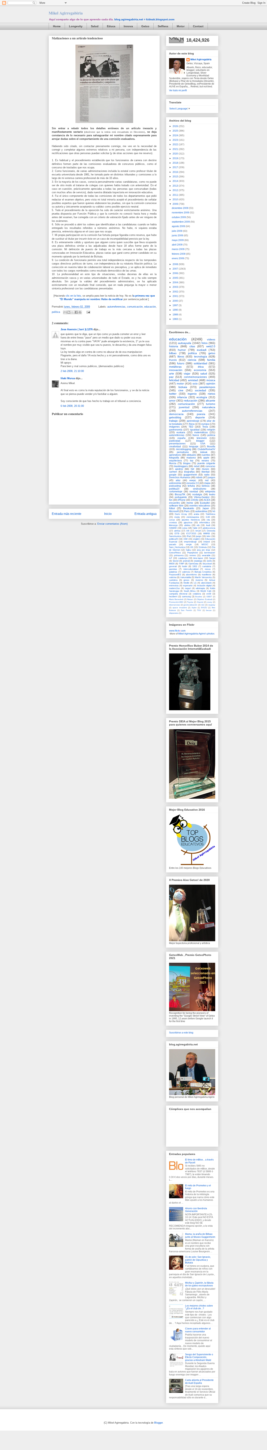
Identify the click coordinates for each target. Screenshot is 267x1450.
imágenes (174, 426)
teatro (212, 494)
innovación (175, 370)
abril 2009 (177, 244)
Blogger (158, 1422)
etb (198, 525)
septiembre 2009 (181, 221)
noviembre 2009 (181, 212)
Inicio (108, 513)
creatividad (175, 446)
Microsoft (174, 511)
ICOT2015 (191, 533)
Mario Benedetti (176, 599)
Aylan (194, 607)
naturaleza (208, 407)
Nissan (190, 599)
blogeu (187, 463)
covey (209, 602)
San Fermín (186, 610)
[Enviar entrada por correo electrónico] (87, 311)
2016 (176, 172)
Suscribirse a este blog (181, 1032)
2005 (176, 278)
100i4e (194, 500)
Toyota (190, 602)
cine (180, 390)
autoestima (201, 511)
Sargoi (212, 558)
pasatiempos (207, 387)
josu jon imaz (203, 550)
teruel (198, 531)
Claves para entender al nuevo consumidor (198, 1330)
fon (170, 500)
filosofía (211, 446)
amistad (193, 380)
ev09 (208, 594)
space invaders (180, 607)
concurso (210, 466)
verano (205, 460)
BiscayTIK (180, 494)
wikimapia (200, 588)
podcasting (175, 486)
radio (207, 474)
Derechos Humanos (179, 477)
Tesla (205, 426)
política (56, 311)
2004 (176, 282)
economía (200, 370)
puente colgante (206, 463)
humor (182, 349)
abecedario (206, 583)
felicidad (174, 380)
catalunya (182, 558)
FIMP (181, 563)
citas (192, 346)
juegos (211, 477)
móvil (197, 466)
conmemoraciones (195, 376)
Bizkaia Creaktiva (202, 572)
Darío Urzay (181, 514)
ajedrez (179, 469)
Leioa (184, 528)
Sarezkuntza (175, 536)
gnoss (186, 580)
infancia (182, 397)
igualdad (195, 429)
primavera (179, 555)
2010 (176, 199)
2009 (176, 204)
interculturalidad (191, 569)
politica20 (173, 539)
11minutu (202, 547)
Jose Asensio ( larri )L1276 (77, 329)
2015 (176, 176)
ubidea (187, 525)
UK (191, 547)
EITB (177, 533)
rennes (192, 555)
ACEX (207, 500)
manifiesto (206, 574)
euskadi (201, 349)
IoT (170, 558)
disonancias (174, 605)
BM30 (172, 563)
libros (180, 356)
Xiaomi (200, 602)
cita (208, 520)
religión (211, 429)
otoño (209, 561)
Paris (187, 511)
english (196, 539)
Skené (176, 561)
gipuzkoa (188, 522)
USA (202, 443)
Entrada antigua (145, 513)
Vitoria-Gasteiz (202, 497)
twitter (173, 393)
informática (204, 522)
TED (191, 426)
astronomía (175, 483)
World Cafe (205, 591)
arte (171, 373)
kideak (203, 452)
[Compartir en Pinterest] (80, 312)
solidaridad (200, 363)
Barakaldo (188, 508)
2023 (176, 140)
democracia (176, 414)
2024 (176, 135)
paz (171, 376)
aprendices (175, 455)
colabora (197, 594)
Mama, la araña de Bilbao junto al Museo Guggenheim (200, 1235)
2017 (176, 167)
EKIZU (204, 607)
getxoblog (175, 417)
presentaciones (177, 443)
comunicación (135, 306)
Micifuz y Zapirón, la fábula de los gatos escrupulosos (199, 1284)
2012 (176, 190)
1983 (176, 319)
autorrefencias (176, 435)
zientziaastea (192, 517)
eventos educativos (199, 505)
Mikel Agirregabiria (66, 13)
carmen (173, 471)
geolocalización (190, 605)
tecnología (200, 356)
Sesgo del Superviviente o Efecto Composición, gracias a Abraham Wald (199, 1357)
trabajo (173, 420)
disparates (173, 613)
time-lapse (198, 558)
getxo (211, 353)
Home (57, 26)
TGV (199, 610)
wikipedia (210, 491)
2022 (176, 144)
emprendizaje (190, 541)
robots (199, 477)
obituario (191, 455)
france (196, 435)
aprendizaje (193, 421)
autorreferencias (116, 306)
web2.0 (210, 346)
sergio (189, 544)
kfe (187, 531)
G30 (208, 517)
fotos (205, 343)
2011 (176, 195)
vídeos (211, 339)
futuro (180, 363)
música (210, 380)
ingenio (192, 393)
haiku (188, 550)
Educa (111, 26)
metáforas (175, 366)
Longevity (75, 26)
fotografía (174, 457)
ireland (206, 541)
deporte (200, 417)
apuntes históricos (191, 520)
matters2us (174, 588)
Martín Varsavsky (203, 577)
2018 (176, 163)
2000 (176, 301)
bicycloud (207, 563)
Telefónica (210, 514)
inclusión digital (204, 585)
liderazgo (173, 525)
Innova (128, 26)
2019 (176, 158)
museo (205, 469)
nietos (211, 393)
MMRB (206, 533)
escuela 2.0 (192, 483)
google (173, 474)
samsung (186, 596)
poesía (201, 414)
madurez (191, 457)
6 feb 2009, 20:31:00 (72, 405)
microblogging (183, 449)
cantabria (206, 566)
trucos (173, 359)
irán (203, 605)
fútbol (172, 508)
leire (209, 536)
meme (189, 503)
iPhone (181, 500)
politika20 (174, 488)
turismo (210, 403)
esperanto (188, 585)
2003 (176, 287)
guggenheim (190, 474)
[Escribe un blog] (69, 312)
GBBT (209, 597)
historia (173, 346)
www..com (177, 630)
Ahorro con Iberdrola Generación (196, 1210)
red (207, 480)
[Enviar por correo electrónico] (65, 312)
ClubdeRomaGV (206, 449)
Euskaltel (205, 503)
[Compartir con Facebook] (76, 312)
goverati (173, 566)
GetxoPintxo (175, 552)
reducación (190, 400)
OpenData (193, 563)
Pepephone (192, 552)
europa (205, 424)
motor (180, 383)
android (186, 561)
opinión (210, 383)
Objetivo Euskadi (204, 599)
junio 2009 (178, 235)
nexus (208, 569)
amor (172, 400)
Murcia (172, 463)
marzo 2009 (178, 249)
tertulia (191, 486)
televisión (202, 438)
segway (211, 605)
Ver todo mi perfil (178, 90)
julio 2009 (177, 231)
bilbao (173, 353)
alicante (210, 400)
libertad (206, 471)
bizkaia (182, 387)
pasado (172, 544)
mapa (207, 483)
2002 (176, 291)
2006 (176, 273)
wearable (206, 555)
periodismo (183, 452)
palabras (173, 572)
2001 (176, 296)
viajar (187, 373)
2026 (176, 126)
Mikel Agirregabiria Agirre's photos (196, 633)
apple (206, 457)
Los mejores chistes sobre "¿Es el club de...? (199, 1307)
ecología (201, 397)
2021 (176, 149)
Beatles (198, 597)
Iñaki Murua (68, 378)
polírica (211, 435)
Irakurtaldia (185, 577)
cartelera (173, 580)
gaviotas (173, 569)
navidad (193, 491)
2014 (176, 181)
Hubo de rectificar (112, 299)
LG (195, 583)
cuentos (206, 455)
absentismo (191, 574)
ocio (195, 383)
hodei (184, 566)
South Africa (189, 591)
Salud (95, 26)
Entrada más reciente (66, 513)
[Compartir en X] (72, 312)
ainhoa (177, 531)
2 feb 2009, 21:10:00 (72, 371)
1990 (176, 310)
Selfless (163, 26)
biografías (189, 471)
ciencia (192, 359)
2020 (176, 153)
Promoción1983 (176, 602)
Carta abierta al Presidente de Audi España (199, 1381)
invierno (199, 580)
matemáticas (201, 432)
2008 (176, 264)
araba (196, 514)
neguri (188, 588)
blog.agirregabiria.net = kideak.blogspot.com (144, 19)
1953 (194, 566)
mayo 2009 (178, 240)
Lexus (172, 520)
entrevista (173, 585)
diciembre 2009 (180, 208)
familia (211, 359)
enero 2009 (178, 258)
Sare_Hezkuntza (177, 547)
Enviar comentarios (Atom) (112, 523)
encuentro (174, 503)
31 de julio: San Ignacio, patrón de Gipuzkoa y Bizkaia (198, 1260)
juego (198, 536)
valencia (186, 572)
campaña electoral (178, 594)
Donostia (211, 531)
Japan (205, 508)
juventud (184, 407)
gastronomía (175, 429)
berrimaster (209, 552)
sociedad (200, 390)
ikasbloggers (181, 466)
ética (201, 366)
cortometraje (175, 491)
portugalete (181, 497)
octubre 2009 (179, 217)
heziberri (173, 596)
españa (181, 438)
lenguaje (193, 446)
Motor (181, 26)
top (191, 460)
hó (213, 511)
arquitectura (175, 460)
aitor (178, 480)
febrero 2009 (179, 254)
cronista (173, 522)
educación (150, 306)
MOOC (205, 544)
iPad (189, 536)
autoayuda (184, 343)
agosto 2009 (179, 226)
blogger (200, 440)
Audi (208, 525)
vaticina (172, 577)
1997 (176, 305)
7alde (194, 528)
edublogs (198, 561)
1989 (176, 314)
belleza (206, 486)
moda (177, 517)
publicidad (174, 440)
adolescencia (209, 528)
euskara (181, 432)
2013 (176, 185)
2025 (176, 130)
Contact (198, 26)
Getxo (145, 26)
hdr (192, 469)
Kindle (186, 583)
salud (203, 373)
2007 (176, 268)
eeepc (192, 480)
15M (185, 539)
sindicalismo (199, 488)
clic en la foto (73, 295)
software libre (176, 505)
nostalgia (197, 494)
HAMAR (173, 528)
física (191, 424)
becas (208, 610)
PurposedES (175, 574)
